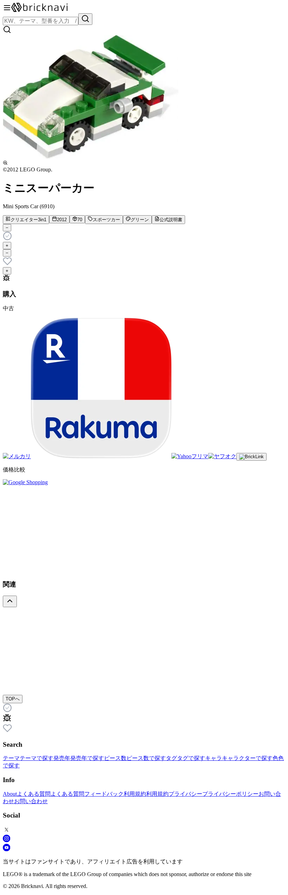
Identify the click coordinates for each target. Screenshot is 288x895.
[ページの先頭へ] (10, 601)
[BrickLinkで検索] (251, 457)
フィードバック (104, 794)
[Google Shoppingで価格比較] (25, 482)
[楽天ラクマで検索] (101, 456)
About (10, 794)
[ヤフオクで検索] (222, 456)
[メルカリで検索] (17, 456)
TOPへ (13, 698)
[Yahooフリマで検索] (189, 456)
